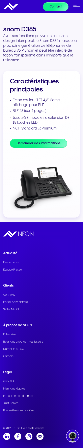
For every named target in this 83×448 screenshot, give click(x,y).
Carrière (8, 356)
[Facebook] (17, 436)
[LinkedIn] (6, 436)
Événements (11, 262)
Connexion (10, 294)
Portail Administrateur (16, 302)
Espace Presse (12, 269)
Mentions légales (14, 388)
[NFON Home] (10, 6)
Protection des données (18, 396)
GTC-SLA (8, 381)
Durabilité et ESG (13, 349)
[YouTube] (40, 436)
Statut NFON (11, 309)
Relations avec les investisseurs (23, 341)
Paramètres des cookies (18, 410)
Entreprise (9, 334)
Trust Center (10, 403)
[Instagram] (28, 436)
